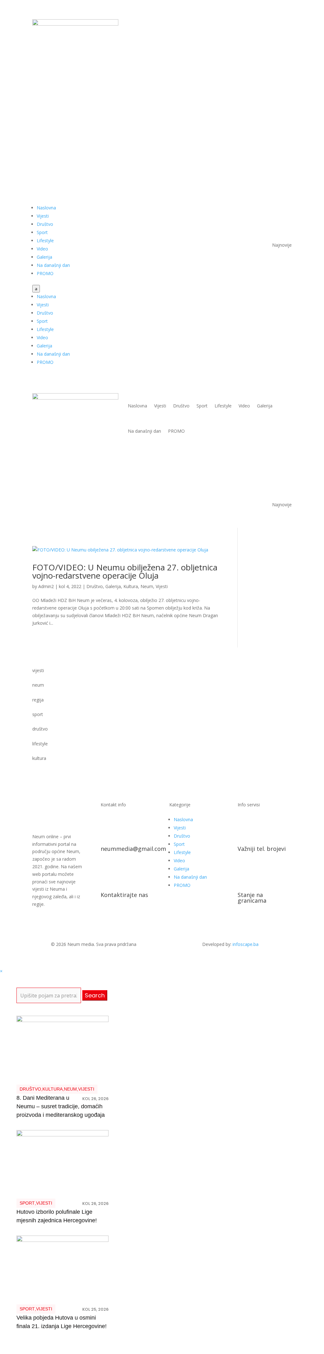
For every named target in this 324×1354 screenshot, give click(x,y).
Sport (42, 232)
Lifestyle (45, 241)
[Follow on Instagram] (287, 24)
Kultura (130, 586)
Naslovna (46, 208)
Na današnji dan (53, 265)
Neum (146, 586)
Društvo (45, 224)
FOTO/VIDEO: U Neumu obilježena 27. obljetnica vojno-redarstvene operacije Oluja (124, 571)
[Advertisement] (162, 124)
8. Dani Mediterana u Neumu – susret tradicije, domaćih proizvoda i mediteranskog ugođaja (60, 1106)
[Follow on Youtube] (274, 24)
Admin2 (46, 586)
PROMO (45, 273)
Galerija (44, 257)
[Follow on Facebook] (261, 24)
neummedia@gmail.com (133, 848)
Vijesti (43, 216)
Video (42, 249)
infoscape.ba (246, 944)
